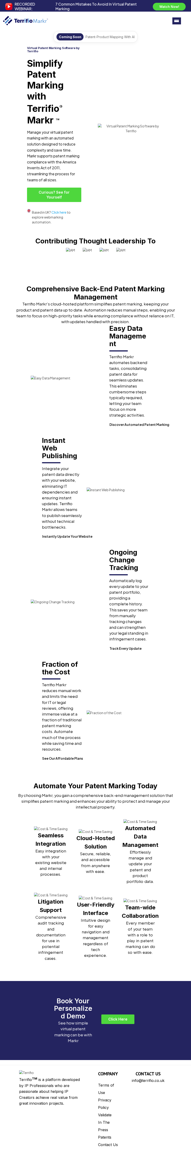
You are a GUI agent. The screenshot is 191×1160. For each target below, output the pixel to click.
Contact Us (108, 1144)
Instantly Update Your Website (67, 536)
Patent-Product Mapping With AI (110, 37)
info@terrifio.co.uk (148, 1080)
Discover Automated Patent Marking (139, 424)
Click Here (117, 1019)
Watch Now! (169, 7)
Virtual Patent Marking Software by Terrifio (53, 49)
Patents (104, 1137)
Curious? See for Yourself (54, 194)
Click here (58, 212)
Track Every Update (125, 648)
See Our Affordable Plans (62, 758)
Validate (105, 1115)
